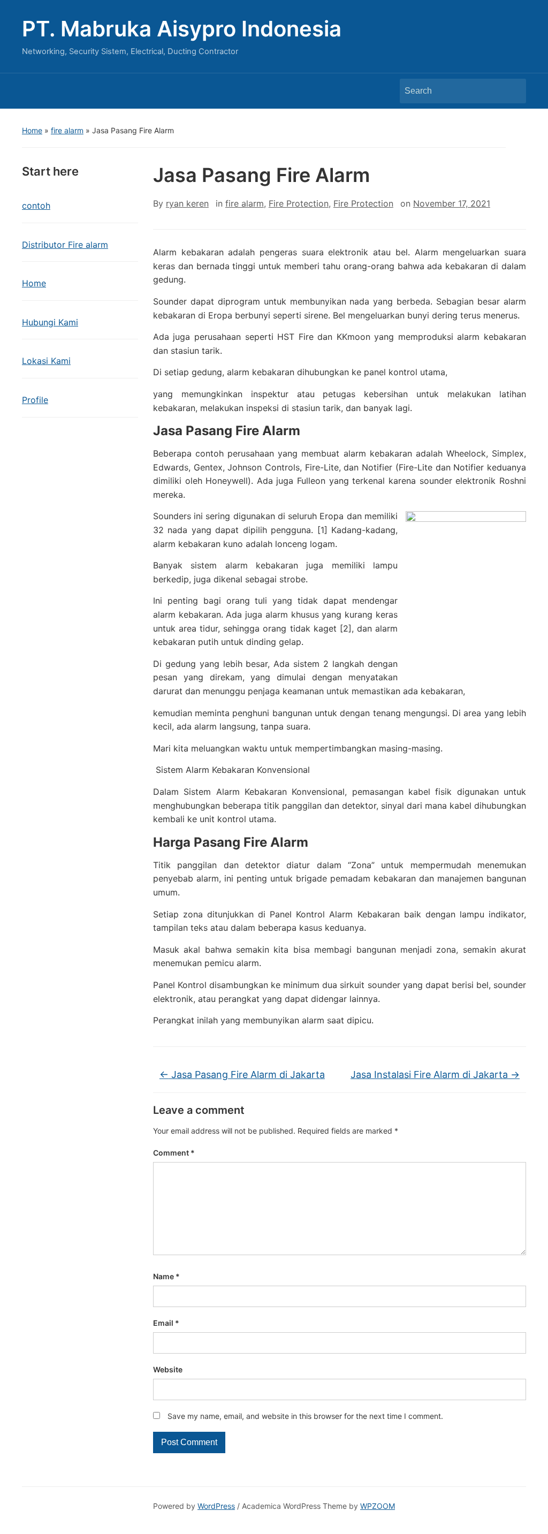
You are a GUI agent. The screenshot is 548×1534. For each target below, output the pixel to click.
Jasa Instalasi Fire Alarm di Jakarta (435, 1074)
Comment (174, 1152)
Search (513, 91)
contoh (36, 205)
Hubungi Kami (50, 322)
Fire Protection (299, 203)
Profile (35, 399)
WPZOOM (377, 1505)
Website (167, 1369)
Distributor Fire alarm (65, 244)
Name (166, 1276)
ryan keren (187, 203)
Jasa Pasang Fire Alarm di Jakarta (242, 1074)
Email (166, 1322)
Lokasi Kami (46, 360)
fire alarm (67, 130)
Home (32, 130)
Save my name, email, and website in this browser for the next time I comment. (305, 1416)
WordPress (216, 1505)
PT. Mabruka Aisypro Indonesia (181, 29)
